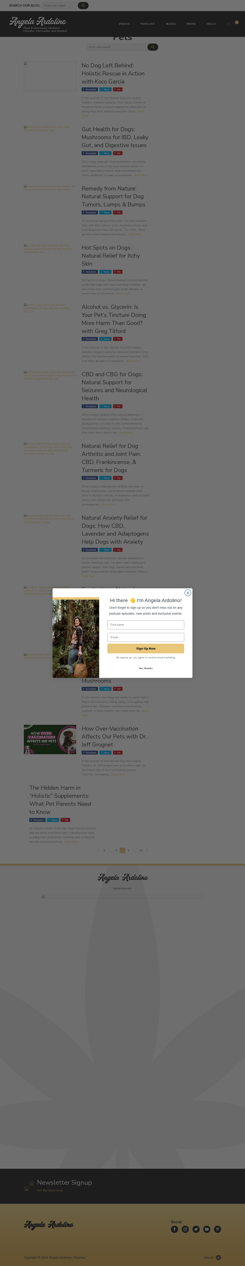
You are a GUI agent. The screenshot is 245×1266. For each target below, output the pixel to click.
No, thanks (146, 668)
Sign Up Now (146, 648)
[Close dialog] (188, 593)
